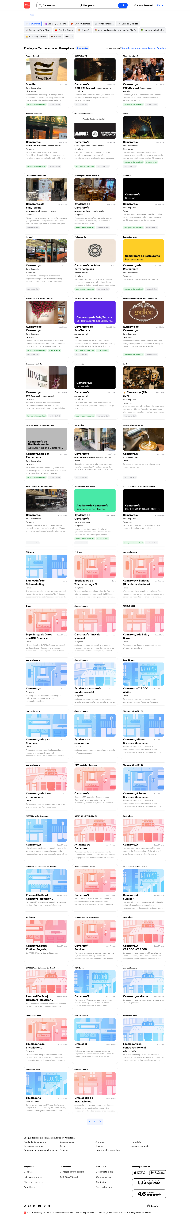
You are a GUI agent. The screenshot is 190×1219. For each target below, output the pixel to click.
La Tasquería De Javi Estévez (86, 917)
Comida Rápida (66, 30)
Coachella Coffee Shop (36, 175)
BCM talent (128, 816)
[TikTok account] (25, 1206)
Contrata (28, 1171)
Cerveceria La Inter (34, 364)
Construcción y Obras (40, 30)
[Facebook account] (34, 1206)
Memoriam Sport (130, 56)
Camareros (34, 23)
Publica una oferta (33, 1177)
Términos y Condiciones (108, 1212)
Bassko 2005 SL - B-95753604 (39, 298)
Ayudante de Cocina (154, 30)
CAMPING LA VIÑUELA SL (85, 816)
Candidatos (29, 1187)
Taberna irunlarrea (34, 114)
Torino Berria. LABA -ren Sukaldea (41, 487)
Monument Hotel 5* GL (133, 711)
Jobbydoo (30, 917)
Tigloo (29, 606)
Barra (62, 1146)
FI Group (30, 552)
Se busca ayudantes (33, 1146)
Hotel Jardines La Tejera (84, 867)
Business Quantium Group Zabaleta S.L (140, 298)
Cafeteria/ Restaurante (133, 425)
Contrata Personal (143, 5)
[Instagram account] (29, 1206)
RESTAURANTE (80, 56)
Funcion (64, 1150)
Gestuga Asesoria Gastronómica (40, 425)
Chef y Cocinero (82, 23)
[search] (123, 5)
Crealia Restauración (83, 114)
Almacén (86, 30)
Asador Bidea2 (32, 56)
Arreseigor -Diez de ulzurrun (86, 175)
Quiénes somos (103, 1177)
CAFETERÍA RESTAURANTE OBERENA (139, 487)
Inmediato (136, 1142)
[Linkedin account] (49, 1206)
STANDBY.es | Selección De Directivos (42, 968)
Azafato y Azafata (37, 36)
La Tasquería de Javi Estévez (135, 867)
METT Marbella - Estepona (85, 765)
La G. (125, 364)
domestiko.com (130, 552)
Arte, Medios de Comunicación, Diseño (117, 30)
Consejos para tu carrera (72, 1171)
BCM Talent (79, 968)
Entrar (160, 5)
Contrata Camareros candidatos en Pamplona (143, 48)
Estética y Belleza (130, 23)
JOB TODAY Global (69, 1177)
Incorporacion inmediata (108, 1150)
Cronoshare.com (33, 1015)
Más (67, 36)
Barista (57, 36)
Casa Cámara (129, 660)
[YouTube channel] (39, 1206)
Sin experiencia (67, 1142)
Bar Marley (79, 425)
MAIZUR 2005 (129, 606)
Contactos (101, 1182)
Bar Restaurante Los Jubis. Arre (88, 298)
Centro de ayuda (104, 1187)
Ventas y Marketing (57, 23)
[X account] (44, 1206)
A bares (99, 1146)
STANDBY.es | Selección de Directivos (42, 867)
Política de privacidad (85, 1212)
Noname (127, 175)
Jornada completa (140, 1146)
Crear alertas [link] (82, 48)
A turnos (100, 1142)
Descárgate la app (105, 1171)
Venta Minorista (106, 23)
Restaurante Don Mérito (84, 487)
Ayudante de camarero (35, 1142)
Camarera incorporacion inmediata (41, 1150)
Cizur (125, 114)
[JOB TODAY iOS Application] (139, 1172)
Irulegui (29, 237)
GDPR (123, 1212)
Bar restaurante (130, 237)
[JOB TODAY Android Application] (157, 1172)
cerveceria (79, 364)
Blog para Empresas (33, 1182)
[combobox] (59, 5)
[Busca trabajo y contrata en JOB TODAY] (27, 5)
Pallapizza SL (80, 237)
